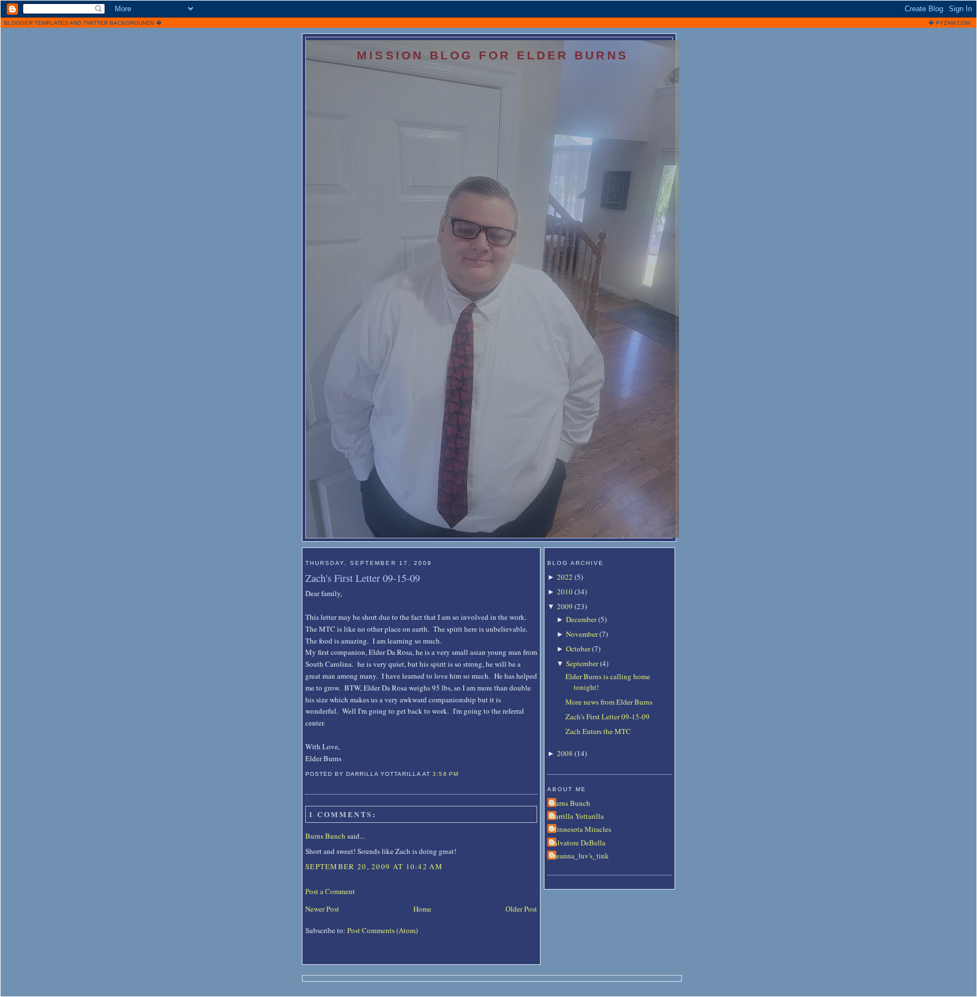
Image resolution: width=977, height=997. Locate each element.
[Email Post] (462, 774)
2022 (565, 577)
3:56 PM (445, 774)
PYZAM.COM (953, 23)
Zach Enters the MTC (598, 731)
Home (422, 909)
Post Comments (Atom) (382, 930)
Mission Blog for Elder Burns (492, 55)
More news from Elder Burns (608, 702)
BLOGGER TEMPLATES (36, 23)
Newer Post (322, 909)
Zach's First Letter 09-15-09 (362, 578)
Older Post (521, 909)
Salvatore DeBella (578, 843)
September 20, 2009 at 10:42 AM (374, 866)
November (582, 634)
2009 (565, 606)
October (578, 649)
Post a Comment (330, 891)
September (582, 663)
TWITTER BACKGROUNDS (118, 23)
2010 (565, 591)
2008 (565, 753)
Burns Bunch (325, 836)
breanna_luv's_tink (579, 856)
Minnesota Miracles (580, 829)
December (581, 619)
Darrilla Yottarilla (577, 816)
